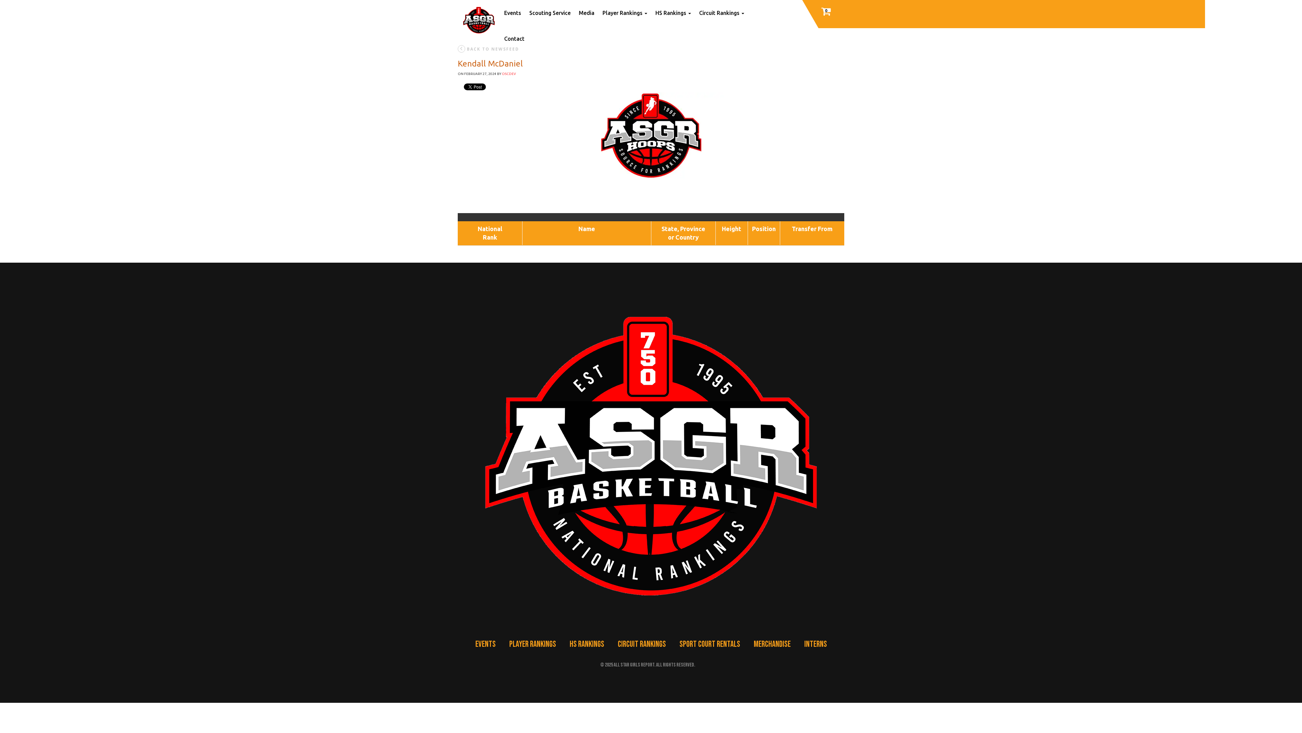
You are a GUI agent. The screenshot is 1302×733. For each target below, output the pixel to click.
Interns (815, 644)
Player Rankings (623, 13)
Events (512, 13)
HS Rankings (587, 644)
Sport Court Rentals (709, 644)
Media (586, 13)
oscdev (509, 74)
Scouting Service (550, 13)
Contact (514, 39)
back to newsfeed (493, 49)
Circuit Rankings (642, 644)
